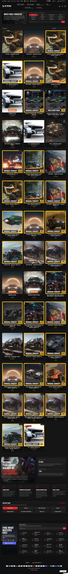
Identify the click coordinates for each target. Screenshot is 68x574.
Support (9, 1)
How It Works (4, 1)
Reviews (18, 1)
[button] (65, 573)
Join (64, 528)
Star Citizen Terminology (26, 511)
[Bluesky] (8, 540)
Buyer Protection (42, 508)
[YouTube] (13, 540)
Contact (57, 508)
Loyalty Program (58, 511)
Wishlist (21, 1)
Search (63, 21)
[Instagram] (3, 540)
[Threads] (11, 540)
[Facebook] (6, 540)
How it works (10, 508)
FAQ (12, 1)
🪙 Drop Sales (26, 1)
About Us (26, 508)
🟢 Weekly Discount (33, 1)
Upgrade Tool (60, 19)
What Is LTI (42, 511)
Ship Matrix (33, 19)
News (15, 1)
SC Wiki (42, 19)
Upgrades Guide (10, 511)
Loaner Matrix (51, 19)
